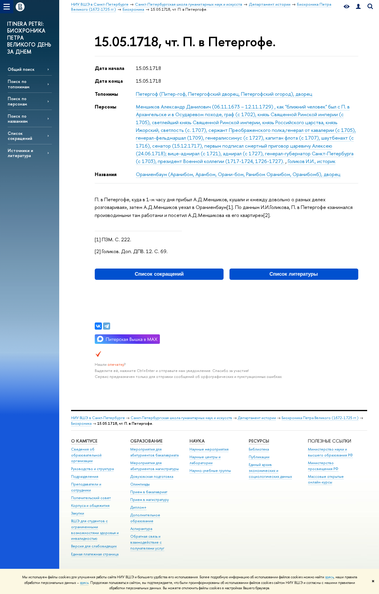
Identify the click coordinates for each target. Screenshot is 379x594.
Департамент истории (257, 417)
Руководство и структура (92, 468)
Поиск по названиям (18, 118)
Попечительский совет (91, 497)
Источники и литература (20, 153)
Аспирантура (141, 528)
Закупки (77, 513)
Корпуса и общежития (90, 505)
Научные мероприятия (209, 449)
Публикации (259, 456)
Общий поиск (21, 69)
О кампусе (84, 441)
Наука (197, 441)
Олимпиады (140, 484)
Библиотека (259, 449)
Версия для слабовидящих (94, 546)
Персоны (105, 106)
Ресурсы (259, 441)
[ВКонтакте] (98, 326)
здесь (329, 577)
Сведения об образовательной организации (86, 455)
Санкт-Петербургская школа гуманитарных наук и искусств (181, 417)
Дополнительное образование (145, 517)
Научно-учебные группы (210, 470)
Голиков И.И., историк (311, 161)
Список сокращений (20, 135)
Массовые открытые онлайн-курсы (326, 479)
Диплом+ (138, 507)
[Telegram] (106, 326)
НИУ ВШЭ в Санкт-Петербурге (98, 417)
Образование (146, 441)
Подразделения (84, 476)
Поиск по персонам (17, 101)
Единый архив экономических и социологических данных (270, 470)
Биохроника (81, 423)
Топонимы (106, 93)
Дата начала (109, 68)
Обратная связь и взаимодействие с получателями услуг (147, 542)
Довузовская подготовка (151, 476)
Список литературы (293, 274)
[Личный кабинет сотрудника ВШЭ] (358, 6)
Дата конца (109, 80)
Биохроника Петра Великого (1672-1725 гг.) (320, 417)
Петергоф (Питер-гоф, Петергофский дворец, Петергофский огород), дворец (224, 93)
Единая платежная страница (94, 554)
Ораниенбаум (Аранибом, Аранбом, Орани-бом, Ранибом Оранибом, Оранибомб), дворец (238, 174)
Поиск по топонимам (18, 84)
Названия (106, 174)
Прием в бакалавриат (148, 491)
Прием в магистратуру (149, 499)
